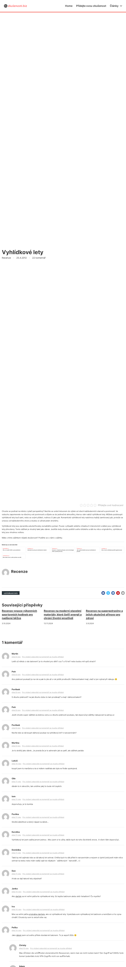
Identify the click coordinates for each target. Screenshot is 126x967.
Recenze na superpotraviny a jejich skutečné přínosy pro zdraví (104, 614)
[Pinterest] (118, 593)
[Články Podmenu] (121, 6)
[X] (108, 593)
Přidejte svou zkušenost (91, 5)
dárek (18, 935)
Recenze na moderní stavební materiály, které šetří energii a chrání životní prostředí (63, 614)
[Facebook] (103, 593)
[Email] (123, 593)
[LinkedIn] (113, 593)
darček (18, 896)
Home (68, 5)
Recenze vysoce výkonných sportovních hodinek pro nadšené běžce (19, 614)
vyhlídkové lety (11, 593)
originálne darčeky (37, 914)
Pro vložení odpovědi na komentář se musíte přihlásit (43, 657)
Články (114, 5)
